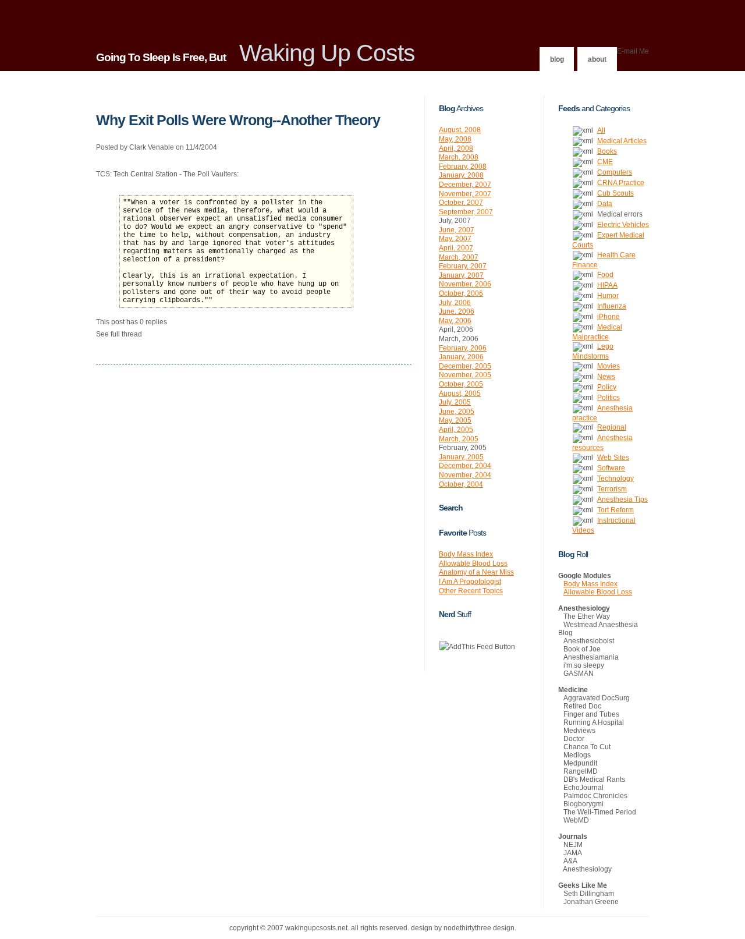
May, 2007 (455, 239)
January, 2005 (461, 457)
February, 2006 (463, 348)
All (601, 130)
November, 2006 (465, 284)
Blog (557, 59)
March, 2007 (458, 257)
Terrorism (612, 489)
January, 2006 (461, 357)
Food (605, 275)
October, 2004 (461, 484)
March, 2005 (458, 439)
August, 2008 (460, 130)
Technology (615, 478)
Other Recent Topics (471, 591)
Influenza (611, 306)
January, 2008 (461, 175)
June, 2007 (456, 230)
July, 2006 (455, 303)
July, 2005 (455, 402)
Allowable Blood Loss (473, 563)
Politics (608, 398)
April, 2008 (456, 148)
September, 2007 (466, 212)
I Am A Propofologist (470, 581)
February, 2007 (463, 266)
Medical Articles (622, 141)
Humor (608, 296)
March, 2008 (458, 157)
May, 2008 (455, 139)
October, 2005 (461, 384)
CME (605, 162)
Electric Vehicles (623, 225)
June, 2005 (456, 412)
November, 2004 (465, 475)
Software (611, 468)
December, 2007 (465, 184)
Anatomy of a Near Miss (476, 572)
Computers (614, 172)
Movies (608, 366)
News (606, 377)
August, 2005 (460, 393)
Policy (606, 387)
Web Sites (613, 457)
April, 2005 (456, 430)
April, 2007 (456, 248)
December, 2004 (465, 466)
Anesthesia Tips (622, 499)
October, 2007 (461, 203)
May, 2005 (455, 420)
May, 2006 (455, 321)
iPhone (608, 317)
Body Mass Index (466, 554)
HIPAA (607, 285)
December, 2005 (465, 366)
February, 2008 (463, 166)
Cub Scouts (615, 193)
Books (607, 151)
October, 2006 (461, 293)
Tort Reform (615, 510)
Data (604, 204)
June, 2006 (456, 311)
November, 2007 (465, 194)
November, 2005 (465, 375)
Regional (611, 427)
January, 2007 (461, 275)
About (597, 59)
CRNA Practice (620, 183)
